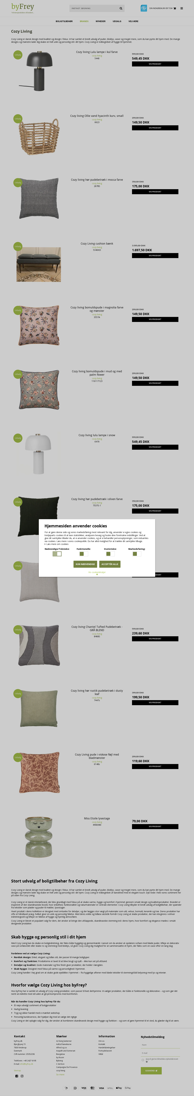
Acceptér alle (110, 564)
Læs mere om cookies (57, 544)
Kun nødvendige (85, 564)
